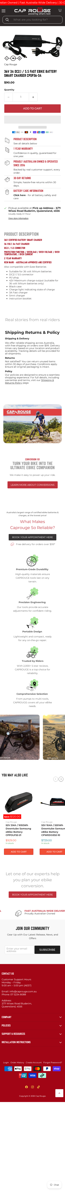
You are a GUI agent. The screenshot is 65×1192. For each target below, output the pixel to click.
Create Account (34, 1063)
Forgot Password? (52, 1063)
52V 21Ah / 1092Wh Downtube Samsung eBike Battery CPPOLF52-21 (18, 830)
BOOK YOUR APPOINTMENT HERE (32, 537)
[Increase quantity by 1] (33, 97)
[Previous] (55, 779)
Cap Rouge (10, 64)
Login (6, 1063)
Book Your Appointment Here (32, 894)
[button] (58, 47)
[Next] (61, 779)
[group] (32, 47)
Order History (17, 1063)
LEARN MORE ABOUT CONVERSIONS (32, 484)
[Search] (7, 19)
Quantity (9, 89)
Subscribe (47, 950)
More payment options (32, 127)
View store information (18, 218)
